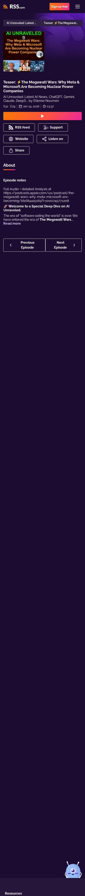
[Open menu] (77, 6)
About (9, 165)
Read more (12, 223)
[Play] (42, 116)
